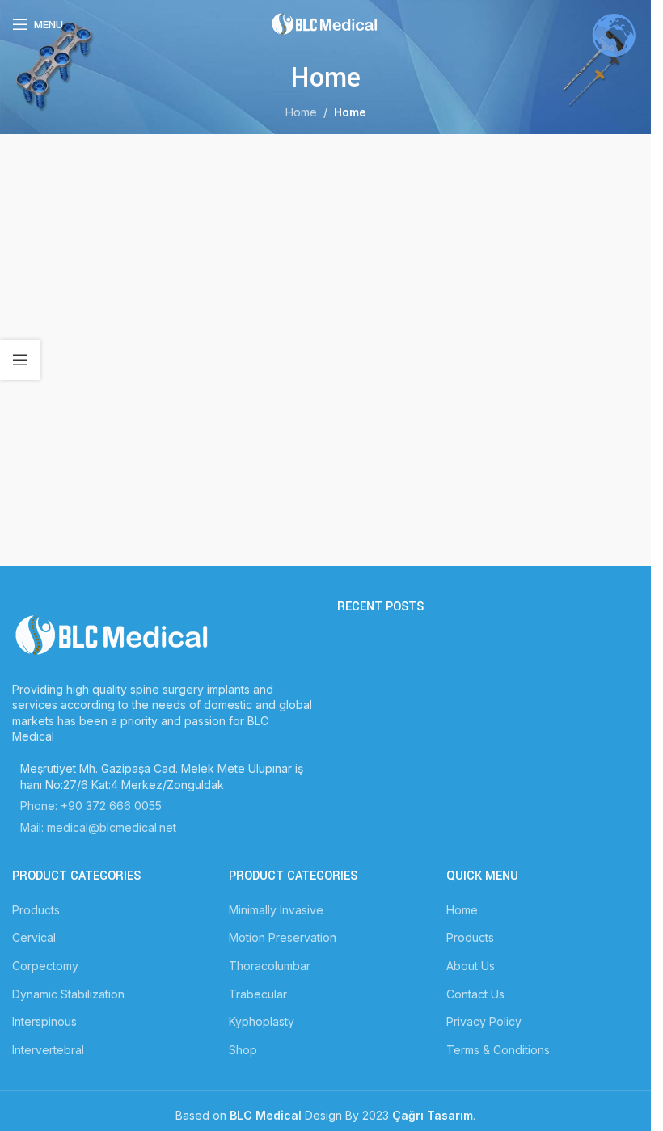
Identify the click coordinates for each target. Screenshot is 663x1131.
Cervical (34, 937)
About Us (470, 966)
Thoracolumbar (269, 966)
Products (36, 910)
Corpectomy (45, 966)
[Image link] (113, 634)
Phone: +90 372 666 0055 (91, 805)
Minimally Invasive (276, 910)
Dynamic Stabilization (68, 994)
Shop (243, 1050)
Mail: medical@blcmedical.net (98, 827)
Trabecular (258, 994)
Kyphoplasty (261, 1021)
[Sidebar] (20, 360)
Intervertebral (48, 1050)
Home (301, 112)
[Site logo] (326, 23)
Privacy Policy (484, 1021)
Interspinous (44, 1021)
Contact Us (475, 994)
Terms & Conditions (498, 1050)
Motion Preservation (282, 937)
